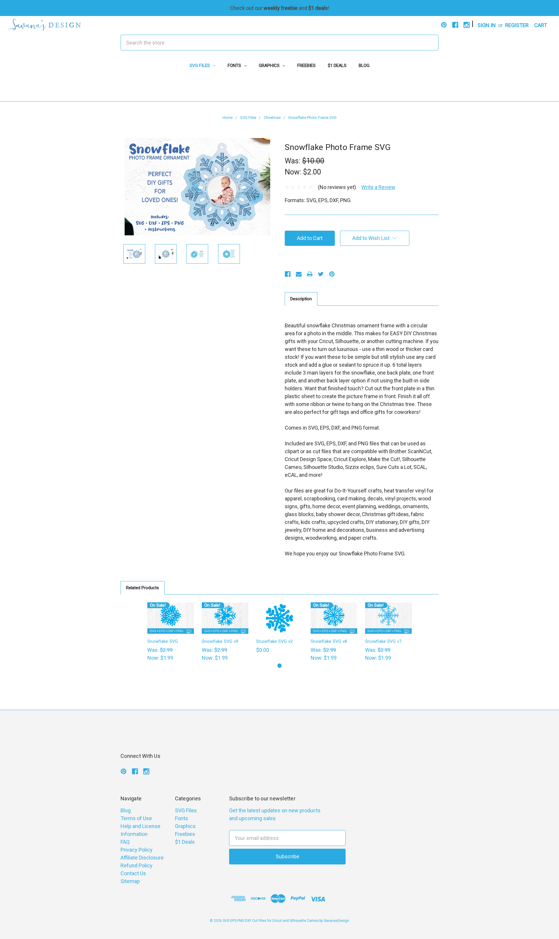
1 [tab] (279, 665)
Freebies (306, 65)
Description (301, 298)
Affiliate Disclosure (142, 858)
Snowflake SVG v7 (383, 641)
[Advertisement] (279, 88)
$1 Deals (337, 65)
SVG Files (200, 65)
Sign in (486, 25)
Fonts (235, 65)
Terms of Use (136, 818)
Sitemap (130, 881)
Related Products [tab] (142, 587)
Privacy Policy (137, 850)
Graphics (270, 65)
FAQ (125, 842)
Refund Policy (137, 865)
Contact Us (133, 873)
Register (517, 25)
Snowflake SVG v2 (274, 641)
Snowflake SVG (162, 641)
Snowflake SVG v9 (220, 641)
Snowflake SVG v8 (329, 641)
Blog (364, 65)
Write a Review (378, 187)
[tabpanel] (171, 632)
